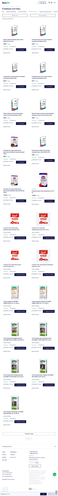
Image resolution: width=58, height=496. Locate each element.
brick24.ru (35, 470)
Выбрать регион (52, 494)
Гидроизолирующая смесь (45, 11)
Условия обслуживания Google (35, 483)
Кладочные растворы (11, 11)
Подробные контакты (34, 461)
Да (43, 494)
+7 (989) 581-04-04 (33, 453)
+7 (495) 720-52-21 (33, 451)
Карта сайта (13, 457)
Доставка (4, 460)
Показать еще (29, 433)
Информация (13, 452)
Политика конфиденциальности (35, 482)
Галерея (4, 457)
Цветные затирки (22, 11)
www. (32, 470)
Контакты (12, 454)
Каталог (4, 454)
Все (3, 11)
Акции (3, 452)
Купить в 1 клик (6, 52)
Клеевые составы (33, 11)
